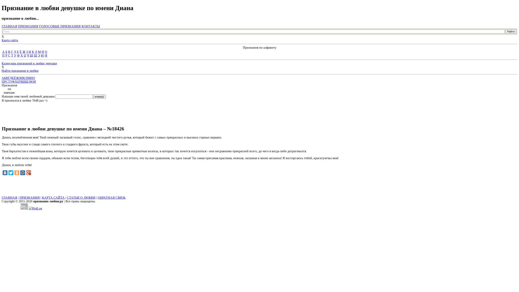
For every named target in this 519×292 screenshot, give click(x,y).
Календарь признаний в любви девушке (29, 63)
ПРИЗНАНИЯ (28, 26)
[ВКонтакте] (5, 172)
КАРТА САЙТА (53, 197)
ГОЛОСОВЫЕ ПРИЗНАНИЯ (60, 26)
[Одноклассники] (16, 172)
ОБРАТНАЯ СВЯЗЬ (111, 197)
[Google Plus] (28, 172)
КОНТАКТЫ (90, 26)
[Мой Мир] (22, 172)
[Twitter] (11, 172)
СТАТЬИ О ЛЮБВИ (81, 197)
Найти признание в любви (20, 70)
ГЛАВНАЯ (9, 26)
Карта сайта (10, 40)
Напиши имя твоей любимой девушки (28, 96)
